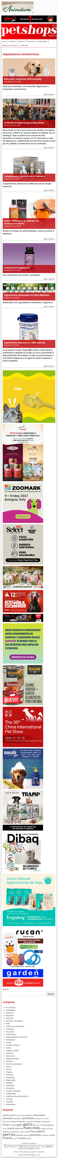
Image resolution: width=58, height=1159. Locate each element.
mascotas (31, 1127)
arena (37, 1118)
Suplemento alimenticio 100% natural (24, 342)
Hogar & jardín (12, 1050)
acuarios (28, 1115)
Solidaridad (11, 1093)
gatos (27, 1124)
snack (52, 1135)
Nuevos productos (10, 45)
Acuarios (10, 1013)
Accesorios (7, 125)
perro (41, 1131)
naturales (49, 1129)
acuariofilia (20, 1115)
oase (22, 1131)
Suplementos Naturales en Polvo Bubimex (27, 295)
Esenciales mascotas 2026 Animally (23, 79)
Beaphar (14, 1121)
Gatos (8, 1048)
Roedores (10, 1085)
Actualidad (8, 81)
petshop (19, 1135)
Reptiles (9, 1082)
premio (26, 1135)
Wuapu (28, 1138)
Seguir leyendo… (49, 94)
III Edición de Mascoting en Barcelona (24, 122)
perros (9, 1134)
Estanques (10, 1039)
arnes (42, 1119)
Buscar (6, 989)
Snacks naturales (13, 1091)
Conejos (37, 1121)
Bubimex (21, 1121)
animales (28, 1118)
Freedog (13, 1125)
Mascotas (10, 1056)
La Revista (24, 45)
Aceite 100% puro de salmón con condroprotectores (21, 222)
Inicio (4, 41)
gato (20, 1124)
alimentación (39, 1115)
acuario (12, 1115)
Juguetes (50, 1125)
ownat (27, 1131)
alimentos (18, 1118)
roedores (45, 1135)
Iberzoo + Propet (39, 1125)
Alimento (7, 179)
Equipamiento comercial (16, 1037)
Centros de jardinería (15, 1026)
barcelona (7, 1121)
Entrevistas (31, 41)
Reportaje (10, 1077)
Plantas (9, 1072)
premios (35, 1135)
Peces (8, 1066)
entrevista (45, 1121)
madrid (10, 1128)
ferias (6, 1124)
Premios (9, 1074)
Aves (8, 1023)
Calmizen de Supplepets (17, 267)
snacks (7, 1138)
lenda (5, 1129)
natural (43, 1128)
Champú (29, 1121)
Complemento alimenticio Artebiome (24, 176)
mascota (19, 1128)
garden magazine (38, 1152)
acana (6, 1115)
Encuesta (10, 1031)
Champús (10, 1029)
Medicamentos (12, 1058)
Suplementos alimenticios (17, 1096)
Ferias (8, 1042)
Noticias (21, 41)
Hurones (9, 1053)
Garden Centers (13, 1045)
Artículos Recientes (14, 1021)
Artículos (12, 41)
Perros (9, 1069)
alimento (8, 1118)
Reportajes (42, 41)
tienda (14, 1138)
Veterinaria (10, 1104)
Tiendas (9, 1099)
